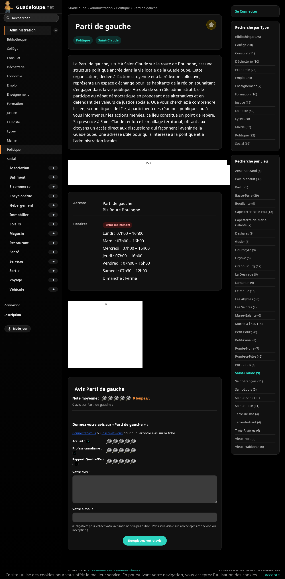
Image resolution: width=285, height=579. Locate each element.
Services (17, 261)
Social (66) (242, 143)
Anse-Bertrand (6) (248, 171)
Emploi (12, 85)
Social (11, 158)
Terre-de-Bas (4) (247, 414)
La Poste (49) (244, 111)
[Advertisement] (149, 175)
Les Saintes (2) (245, 307)
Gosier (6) (242, 241)
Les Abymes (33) (247, 299)
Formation (15, 103)
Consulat (13, 58)
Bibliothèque (16, 39)
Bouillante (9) (245, 203)
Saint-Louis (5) (245, 389)
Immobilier (19, 214)
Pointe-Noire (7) (247, 348)
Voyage (16, 280)
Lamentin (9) (244, 282)
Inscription (12, 315)
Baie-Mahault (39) (248, 179)
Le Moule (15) (245, 291)
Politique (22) (245, 135)
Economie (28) (245, 70)
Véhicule (17, 289)
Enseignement (18, 94)
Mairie (11, 140)
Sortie (15, 270)
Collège (12, 48)
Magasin (17, 233)
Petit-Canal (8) (245, 340)
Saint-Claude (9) (247, 373)
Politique (13, 149)
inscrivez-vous (112, 433)
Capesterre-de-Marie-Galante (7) (251, 222)
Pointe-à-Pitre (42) (248, 356)
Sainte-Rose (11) (247, 406)
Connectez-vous (84, 433)
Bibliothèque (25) (248, 37)
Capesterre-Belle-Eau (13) (254, 212)
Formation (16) (246, 94)
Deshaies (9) (244, 233)
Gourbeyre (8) (245, 250)
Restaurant (19, 243)
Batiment (18, 177)
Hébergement (21, 205)
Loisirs (15, 224)
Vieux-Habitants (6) (249, 447)
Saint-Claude (108, 40)
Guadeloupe (77, 8)
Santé (14, 252)
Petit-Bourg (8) (246, 332)
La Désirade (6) (246, 274)
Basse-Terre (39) (247, 195)
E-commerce (20, 186)
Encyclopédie (21, 196)
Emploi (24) (243, 78)
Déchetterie (15, 67)
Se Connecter (246, 11)
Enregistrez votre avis (144, 540)
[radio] (109, 441)
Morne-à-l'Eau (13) (249, 323)
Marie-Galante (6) (248, 315)
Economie (14, 76)
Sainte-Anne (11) (247, 398)
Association (19, 168)
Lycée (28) (242, 119)
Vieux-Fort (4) (245, 439)
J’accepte (271, 574)
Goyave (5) (242, 258)
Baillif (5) (241, 187)
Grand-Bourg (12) (248, 266)
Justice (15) (243, 102)
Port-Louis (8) (245, 365)
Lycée (11, 131)
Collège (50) (244, 45)
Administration (23, 30)
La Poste (13, 122)
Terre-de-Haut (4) (248, 422)
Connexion (12, 305)
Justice (12, 112)
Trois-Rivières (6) (247, 430)
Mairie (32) (243, 127)
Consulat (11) (245, 53)
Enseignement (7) (248, 86)
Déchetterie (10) (247, 61)
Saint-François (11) (249, 381)
